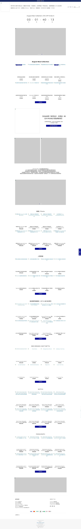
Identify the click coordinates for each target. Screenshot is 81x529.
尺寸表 (21, 504)
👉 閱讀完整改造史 (53, 125)
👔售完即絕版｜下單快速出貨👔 (42, 5)
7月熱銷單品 (33, 5)
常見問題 (19, 502)
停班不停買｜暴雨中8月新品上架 (16, 5)
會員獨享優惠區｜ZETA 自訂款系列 (55, 5)
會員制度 (57, 502)
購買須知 (20, 501)
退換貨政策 (21, 506)
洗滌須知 (26, 505)
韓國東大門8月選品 (26, 5)
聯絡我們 (55, 501)
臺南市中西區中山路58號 (40, 522)
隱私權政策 (58, 504)
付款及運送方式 (26, 507)
